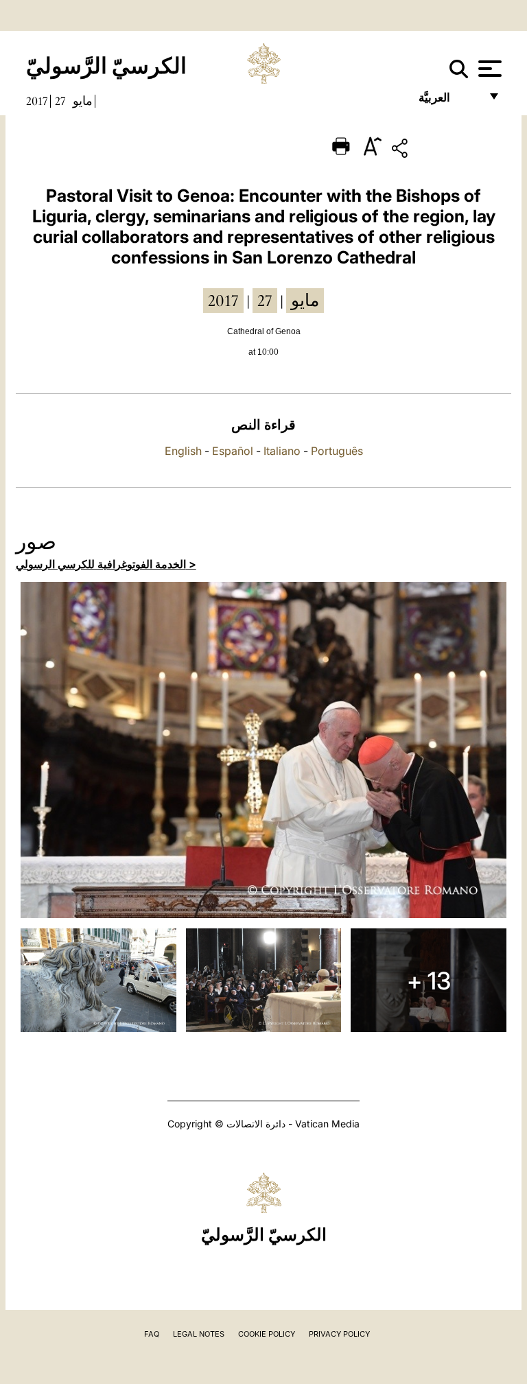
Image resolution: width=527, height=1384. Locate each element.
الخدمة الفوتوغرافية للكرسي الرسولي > (106, 564)
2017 (37, 100)
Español (232, 451)
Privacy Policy (339, 1334)
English (183, 451)
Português (337, 451)
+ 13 (429, 980)
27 (60, 100)
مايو (83, 100)
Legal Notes (198, 1334)
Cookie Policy (266, 1334)
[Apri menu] (488, 68)
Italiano (282, 451)
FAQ (151, 1334)
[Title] (442, 151)
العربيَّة (449, 101)
